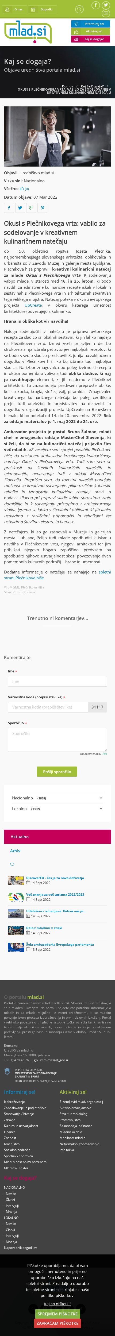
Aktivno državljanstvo (75, 1108)
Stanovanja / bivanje (19, 1113)
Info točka (67, 1150)
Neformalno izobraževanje (79, 1144)
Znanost (10, 1137)
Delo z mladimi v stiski (44, 928)
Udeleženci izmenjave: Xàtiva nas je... (56, 911)
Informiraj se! (94, 24)
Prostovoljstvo (70, 1120)
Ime (11, 671)
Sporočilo (16, 723)
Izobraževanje (14, 1101)
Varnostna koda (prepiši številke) (35, 697)
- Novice (10, 1193)
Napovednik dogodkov (20, 1247)
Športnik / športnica (18, 1156)
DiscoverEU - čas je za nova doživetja (55, 878)
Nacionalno (34, 180)
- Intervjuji (11, 1205)
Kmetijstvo (12, 1144)
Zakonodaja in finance (76, 1125)
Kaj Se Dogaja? (92, 86)
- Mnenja (10, 1211)
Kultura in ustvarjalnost (21, 1125)
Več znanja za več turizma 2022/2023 (55, 894)
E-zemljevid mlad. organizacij (81, 1101)
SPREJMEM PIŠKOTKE (58, 1313)
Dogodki (46, 9)
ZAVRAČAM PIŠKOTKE (57, 1323)
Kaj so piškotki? (57, 1304)
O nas (18, 9)
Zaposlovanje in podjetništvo (25, 1108)
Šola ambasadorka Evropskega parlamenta (60, 944)
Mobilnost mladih (72, 1137)
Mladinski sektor (16, 1168)
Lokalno (26, 808)
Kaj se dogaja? (94, 39)
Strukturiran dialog (73, 1113)
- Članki (9, 1199)
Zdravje (9, 1120)
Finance (10, 1132)
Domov (67, 86)
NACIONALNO (14, 1187)
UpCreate (33, 305)
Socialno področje (17, 1150)
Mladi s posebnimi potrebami (25, 1162)
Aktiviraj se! (94, 31)
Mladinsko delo (71, 1132)
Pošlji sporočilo (57, 771)
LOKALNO (11, 1217)
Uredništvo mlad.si (37, 172)
